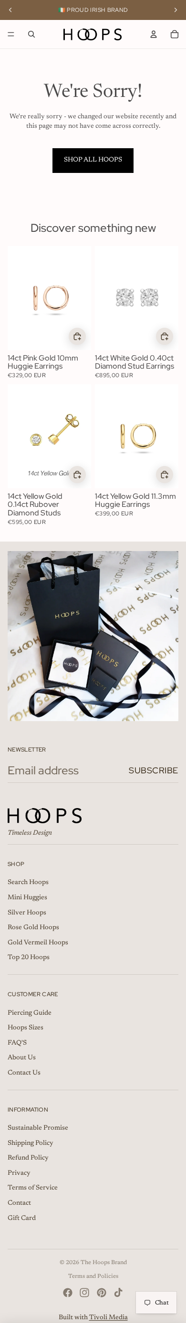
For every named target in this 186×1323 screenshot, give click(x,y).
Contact (19, 1203)
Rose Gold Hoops (33, 927)
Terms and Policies (93, 1276)
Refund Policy (28, 1158)
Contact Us (24, 1073)
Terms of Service (33, 1188)
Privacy (19, 1173)
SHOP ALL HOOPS (93, 160)
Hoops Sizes (25, 1028)
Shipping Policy (30, 1143)
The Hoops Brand (104, 1263)
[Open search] (31, 34)
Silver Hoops (27, 913)
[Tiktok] (118, 1292)
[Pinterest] (101, 1292)
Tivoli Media (108, 1317)
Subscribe (153, 770)
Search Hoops (28, 882)
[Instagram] (84, 1292)
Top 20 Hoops (29, 957)
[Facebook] (67, 1292)
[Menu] (11, 34)
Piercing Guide (30, 1013)
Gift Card (22, 1218)
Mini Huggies (27, 898)
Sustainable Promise (38, 1128)
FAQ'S (17, 1043)
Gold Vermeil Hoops (38, 943)
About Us (22, 1058)
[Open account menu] (153, 34)
